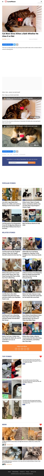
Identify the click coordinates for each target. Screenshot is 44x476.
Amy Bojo (4, 39)
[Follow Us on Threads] (28, 349)
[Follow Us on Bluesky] (25, 349)
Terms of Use (33, 471)
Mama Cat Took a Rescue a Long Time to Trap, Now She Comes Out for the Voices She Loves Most (32, 295)
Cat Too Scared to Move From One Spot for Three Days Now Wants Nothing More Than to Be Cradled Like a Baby (32, 361)
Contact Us (22, 471)
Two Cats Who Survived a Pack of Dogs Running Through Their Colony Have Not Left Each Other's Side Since (32, 381)
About (9, 471)
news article (15, 154)
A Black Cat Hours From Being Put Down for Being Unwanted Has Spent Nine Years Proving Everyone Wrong (32, 275)
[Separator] (17, 44)
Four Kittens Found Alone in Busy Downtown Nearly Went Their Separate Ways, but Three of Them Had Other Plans (32, 317)
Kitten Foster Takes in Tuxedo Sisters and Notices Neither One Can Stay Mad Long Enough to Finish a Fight (31, 204)
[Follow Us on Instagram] (22, 349)
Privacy (27, 471)
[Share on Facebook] (7, 44)
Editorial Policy (15, 471)
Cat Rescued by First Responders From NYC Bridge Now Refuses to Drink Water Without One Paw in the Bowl (11, 226)
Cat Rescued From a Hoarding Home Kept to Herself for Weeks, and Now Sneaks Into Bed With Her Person (11, 317)
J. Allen (7, 444)
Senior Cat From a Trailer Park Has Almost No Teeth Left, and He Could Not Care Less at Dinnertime (11, 338)
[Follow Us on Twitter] (19, 349)
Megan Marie (11, 444)
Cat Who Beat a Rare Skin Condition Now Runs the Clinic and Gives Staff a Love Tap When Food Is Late (11, 296)
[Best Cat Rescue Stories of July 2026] (32, 215)
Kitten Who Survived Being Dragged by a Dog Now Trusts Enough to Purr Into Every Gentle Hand (32, 254)
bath (11, 154)
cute (8, 154)
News (3, 200)
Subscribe (31, 162)
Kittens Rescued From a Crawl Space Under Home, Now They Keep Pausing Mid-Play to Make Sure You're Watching (11, 275)
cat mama (4, 154)
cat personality (22, 154)
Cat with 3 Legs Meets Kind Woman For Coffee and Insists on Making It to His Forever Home (11, 203)
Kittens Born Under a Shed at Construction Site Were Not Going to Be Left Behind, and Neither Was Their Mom (32, 338)
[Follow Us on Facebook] (16, 349)
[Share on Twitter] (14, 44)
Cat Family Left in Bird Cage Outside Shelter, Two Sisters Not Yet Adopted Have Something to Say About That (32, 402)
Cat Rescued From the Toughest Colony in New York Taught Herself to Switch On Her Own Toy (11, 253)
